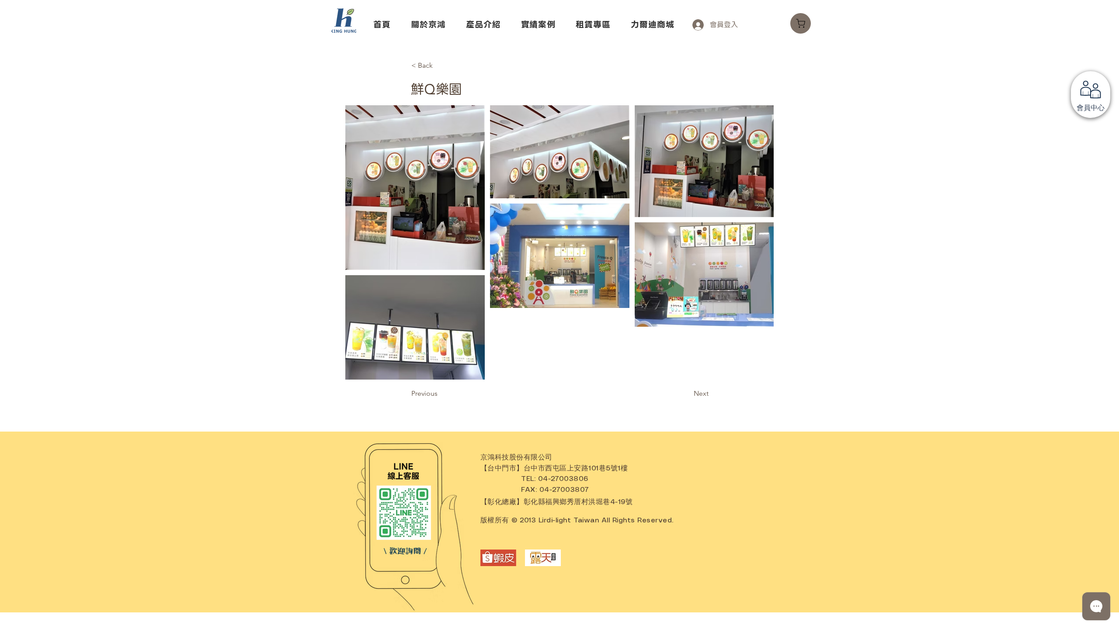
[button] (800, 23)
